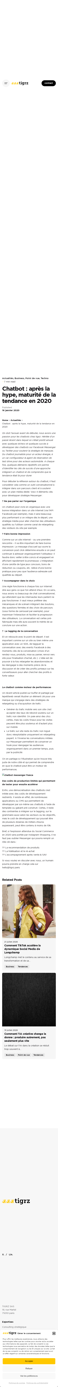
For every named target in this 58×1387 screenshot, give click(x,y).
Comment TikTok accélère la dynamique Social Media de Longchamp (22, 949)
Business (19, 378)
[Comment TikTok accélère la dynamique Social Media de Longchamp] (29, 911)
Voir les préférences (29, 1376)
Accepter (29, 1361)
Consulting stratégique (14, 1327)
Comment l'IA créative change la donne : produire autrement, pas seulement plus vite (25, 1037)
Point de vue (32, 378)
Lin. (11, 1254)
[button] (54, 1333)
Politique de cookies (17, 1383)
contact (49, 83)
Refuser (29, 1368)
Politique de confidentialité (37, 1383)
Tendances (23, 966)
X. (3, 1254)
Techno (45, 378)
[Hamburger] (6, 83)
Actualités (7, 378)
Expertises (7, 1321)
